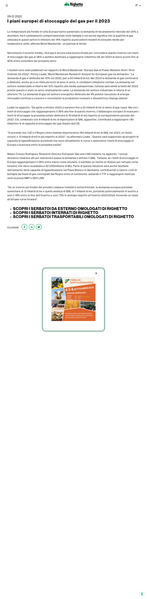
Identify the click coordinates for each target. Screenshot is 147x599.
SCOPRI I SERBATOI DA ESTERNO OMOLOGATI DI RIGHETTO (70, 208)
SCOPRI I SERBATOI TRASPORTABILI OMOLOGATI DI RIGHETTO (73, 216)
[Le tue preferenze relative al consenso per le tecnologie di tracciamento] (142, 594)
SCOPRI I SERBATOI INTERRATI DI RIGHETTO (55, 212)
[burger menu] (6, 5)
